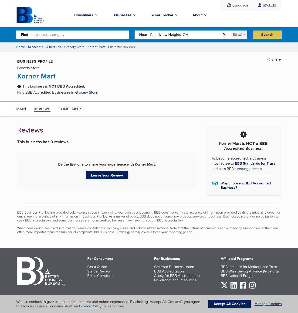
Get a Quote (97, 266)
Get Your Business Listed (174, 266)
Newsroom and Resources (175, 280)
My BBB (269, 5)
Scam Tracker (162, 15)
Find (24, 34)
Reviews (42, 109)
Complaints (70, 109)
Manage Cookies (268, 304)
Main (21, 109)
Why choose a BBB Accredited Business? (245, 185)
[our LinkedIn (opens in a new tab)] (233, 287)
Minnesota (35, 46)
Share (276, 59)
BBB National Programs (239, 275)
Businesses (122, 15)
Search (267, 34)
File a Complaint (100, 275)
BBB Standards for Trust (255, 163)
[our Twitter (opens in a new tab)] (224, 287)
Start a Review (99, 271)
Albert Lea (53, 46)
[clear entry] (225, 35)
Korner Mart (96, 46)
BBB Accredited (70, 86)
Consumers (83, 15)
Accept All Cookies (229, 303)
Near (143, 34)
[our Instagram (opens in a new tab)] (252, 287)
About (198, 15)
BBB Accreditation (169, 271)
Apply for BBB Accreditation (177, 275)
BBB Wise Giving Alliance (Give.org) (250, 271)
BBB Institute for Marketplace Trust (249, 266)
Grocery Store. (86, 92)
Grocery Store (74, 46)
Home (20, 46)
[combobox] (79, 34)
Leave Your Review (107, 175)
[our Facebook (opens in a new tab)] (243, 287)
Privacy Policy (90, 306)
